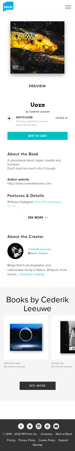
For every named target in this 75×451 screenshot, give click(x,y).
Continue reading (32, 274)
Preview (37, 86)
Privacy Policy (27, 440)
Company (46, 434)
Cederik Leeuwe (39, 249)
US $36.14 (62, 118)
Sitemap (37, 445)
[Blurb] (7, 8)
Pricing (11, 440)
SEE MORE (37, 385)
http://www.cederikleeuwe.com (29, 183)
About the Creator (25, 236)
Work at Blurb (64, 434)
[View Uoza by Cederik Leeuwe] (37, 47)
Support (63, 440)
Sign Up (52, 7)
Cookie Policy (47, 440)
